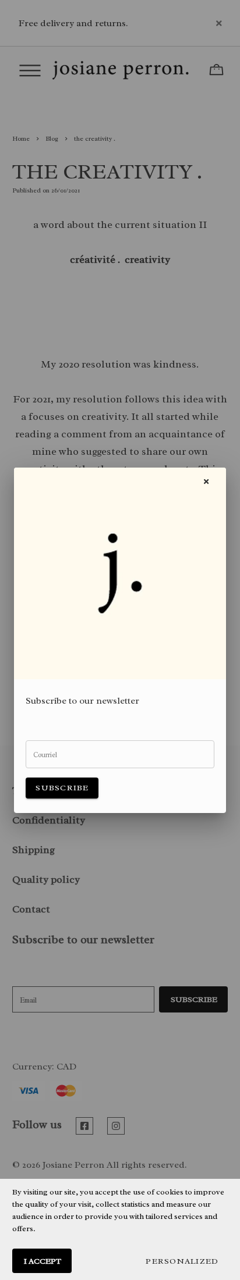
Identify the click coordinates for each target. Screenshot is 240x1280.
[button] (182, 1260)
